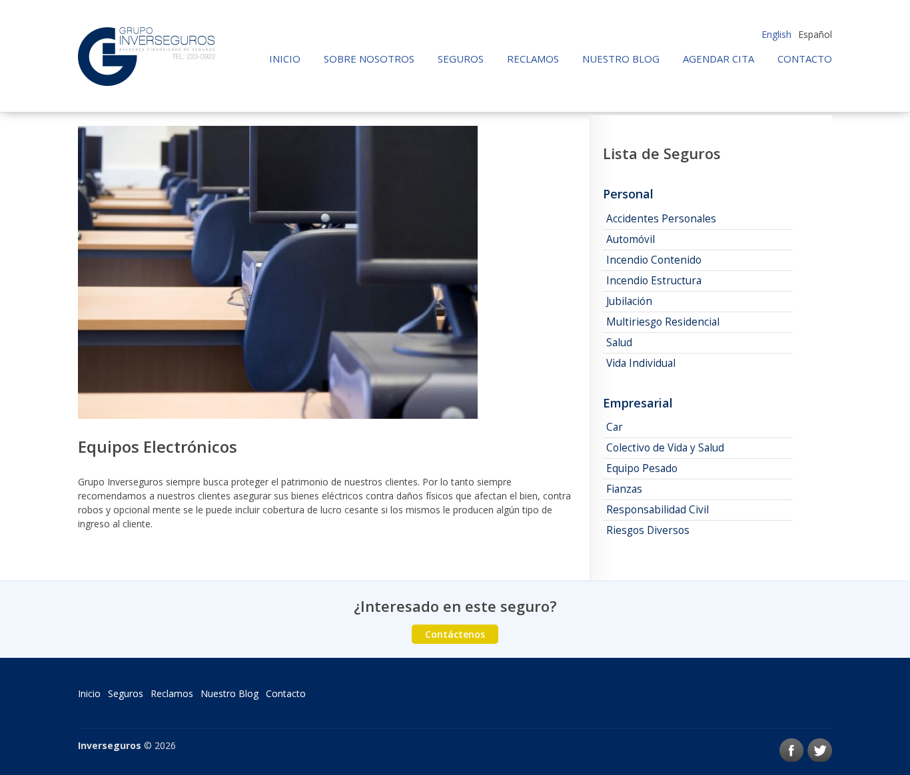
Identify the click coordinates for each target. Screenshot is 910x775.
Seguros (461, 59)
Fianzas (624, 489)
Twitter (819, 750)
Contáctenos (455, 634)
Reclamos (533, 59)
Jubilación (629, 301)
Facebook (791, 750)
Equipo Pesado (642, 468)
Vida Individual (641, 363)
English (776, 34)
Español (815, 34)
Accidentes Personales (661, 219)
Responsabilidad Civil (657, 510)
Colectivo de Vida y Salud (665, 448)
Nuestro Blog (621, 59)
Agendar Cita (718, 59)
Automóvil (630, 239)
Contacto (804, 59)
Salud (619, 343)
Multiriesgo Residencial (662, 322)
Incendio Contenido (653, 260)
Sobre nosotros (369, 59)
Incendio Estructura (653, 281)
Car (614, 427)
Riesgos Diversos (647, 530)
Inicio (284, 59)
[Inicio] (146, 56)
